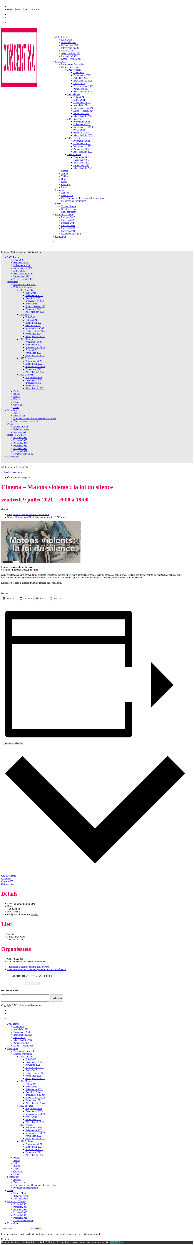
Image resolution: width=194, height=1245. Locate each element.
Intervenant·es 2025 (82, 80)
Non (117, 1242)
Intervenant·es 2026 (70, 48)
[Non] (121, 1242)
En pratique (60, 236)
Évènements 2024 (81, 102)
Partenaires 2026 (69, 56)
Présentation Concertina (72, 64)
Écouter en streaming (71, 233)
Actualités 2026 (68, 42)
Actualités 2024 (80, 105)
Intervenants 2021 (81, 162)
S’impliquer (60, 190)
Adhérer (65, 192)
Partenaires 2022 (81, 149)
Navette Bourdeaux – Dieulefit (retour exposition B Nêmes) (36, 517)
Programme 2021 (81, 157)
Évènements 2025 (81, 75)
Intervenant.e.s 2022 (83, 146)
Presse (58, 203)
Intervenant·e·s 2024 (83, 108)
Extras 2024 (79, 100)
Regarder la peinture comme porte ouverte (28, 514)
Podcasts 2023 (68, 225)
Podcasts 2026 (68, 217)
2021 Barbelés (74, 154)
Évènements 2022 (81, 143)
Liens (64, 187)
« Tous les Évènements (12, 472)
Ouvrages (65, 184)
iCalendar (5, 878)
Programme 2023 (81, 121)
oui (112, 1242)
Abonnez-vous (32, 983)
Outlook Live (7, 884)
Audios (64, 173)
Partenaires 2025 (81, 89)
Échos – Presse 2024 (83, 110)
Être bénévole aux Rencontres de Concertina (82, 198)
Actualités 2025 (80, 78)
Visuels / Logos (68, 206)
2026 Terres (61, 37)
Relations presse (69, 209)
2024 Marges (73, 94)
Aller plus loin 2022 (82, 151)
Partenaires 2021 (81, 165)
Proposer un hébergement (73, 201)
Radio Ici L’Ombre (64, 214)
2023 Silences (74, 119)
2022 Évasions (74, 138)
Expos (64, 181)
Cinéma (34, 914)
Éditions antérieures (70, 67)
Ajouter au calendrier (14, 743)
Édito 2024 (78, 97)
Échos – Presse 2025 (83, 86)
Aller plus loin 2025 (82, 91)
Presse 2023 (79, 130)
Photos (64, 171)
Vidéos (64, 176)
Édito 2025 (78, 72)
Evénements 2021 (81, 160)
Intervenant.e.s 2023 (83, 127)
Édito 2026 (66, 39)
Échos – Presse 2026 (71, 59)
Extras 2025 (79, 83)
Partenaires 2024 (81, 113)
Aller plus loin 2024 (82, 116)
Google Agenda (8, 876)
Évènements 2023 (81, 124)
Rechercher (57, 998)
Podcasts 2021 (68, 231)
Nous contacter (68, 212)
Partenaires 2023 (81, 132)
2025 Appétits (74, 69)
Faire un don (67, 195)
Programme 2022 (81, 140)
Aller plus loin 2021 (82, 168)
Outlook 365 (7, 881)
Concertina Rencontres (30, 1005)
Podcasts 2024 (68, 222)
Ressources (60, 61)
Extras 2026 (67, 50)
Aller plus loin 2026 (70, 53)
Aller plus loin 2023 (82, 135)
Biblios (64, 179)
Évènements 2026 (69, 45)
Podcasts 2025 (68, 220)
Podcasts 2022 (68, 228)
